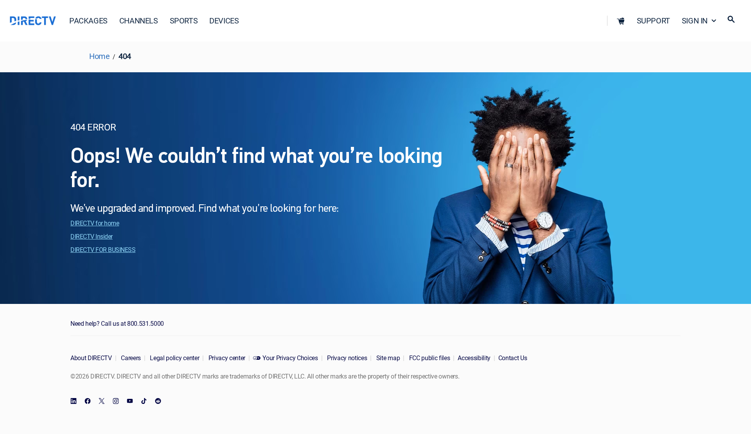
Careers (130, 358)
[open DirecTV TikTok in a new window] (144, 401)
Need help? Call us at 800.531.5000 (117, 323)
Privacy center (226, 358)
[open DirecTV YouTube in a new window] (130, 401)
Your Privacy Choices (290, 358)
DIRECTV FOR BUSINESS (102, 249)
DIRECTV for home (94, 223)
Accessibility (474, 358)
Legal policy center (174, 358)
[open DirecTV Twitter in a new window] (102, 401)
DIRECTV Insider (91, 236)
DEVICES (224, 20)
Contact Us (512, 358)
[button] (620, 20)
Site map (387, 358)
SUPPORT (653, 20)
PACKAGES (88, 20)
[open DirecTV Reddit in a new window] (158, 401)
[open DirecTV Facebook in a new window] (87, 401)
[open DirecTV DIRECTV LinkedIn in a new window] (73, 401)
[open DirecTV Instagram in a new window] (116, 401)
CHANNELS (138, 20)
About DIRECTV (91, 358)
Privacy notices (346, 358)
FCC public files (429, 358)
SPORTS (184, 20)
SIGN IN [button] (695, 20)
